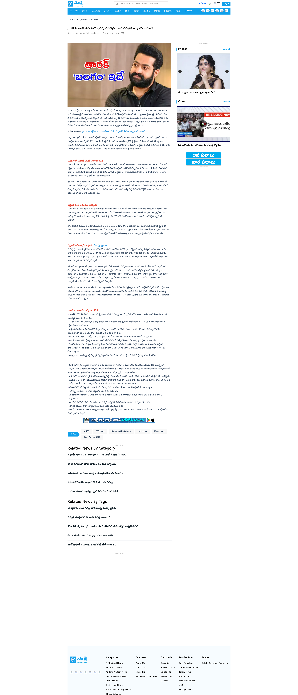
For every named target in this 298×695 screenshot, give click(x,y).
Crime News (112, 681)
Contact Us (141, 667)
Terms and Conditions (146, 676)
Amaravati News (114, 667)
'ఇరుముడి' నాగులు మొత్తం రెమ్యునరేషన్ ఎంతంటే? (115, 473)
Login (226, 4)
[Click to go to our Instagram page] (217, 10)
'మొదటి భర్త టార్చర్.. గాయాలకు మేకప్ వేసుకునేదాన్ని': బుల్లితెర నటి (117, 526)
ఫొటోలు (157, 11)
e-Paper (188, 11)
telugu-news (82, 19)
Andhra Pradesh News (116, 672)
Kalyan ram (142, 431)
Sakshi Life (166, 672)
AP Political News (114, 663)
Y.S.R (181, 685)
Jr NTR (86, 431)
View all (226, 49)
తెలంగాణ (107, 11)
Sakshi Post (166, 676)
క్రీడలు (127, 11)
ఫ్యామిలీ (146, 11)
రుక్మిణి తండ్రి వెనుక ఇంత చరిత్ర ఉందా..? (117, 517)
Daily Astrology (186, 663)
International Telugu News (119, 689)
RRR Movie (100, 431)
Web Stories (184, 676)
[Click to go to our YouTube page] (222, 10)
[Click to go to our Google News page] (226, 10)
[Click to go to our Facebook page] (203, 10)
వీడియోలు (168, 11)
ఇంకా (178, 11)
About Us (140, 663)
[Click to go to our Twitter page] (212, 10)
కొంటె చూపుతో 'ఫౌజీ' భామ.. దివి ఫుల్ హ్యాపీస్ (116, 464)
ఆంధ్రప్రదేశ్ (96, 11)
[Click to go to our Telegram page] (95, 672)
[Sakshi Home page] (75, 4)
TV (218, 3)
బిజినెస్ (136, 11)
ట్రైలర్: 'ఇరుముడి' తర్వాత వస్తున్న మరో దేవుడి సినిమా (118, 455)
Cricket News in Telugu (117, 676)
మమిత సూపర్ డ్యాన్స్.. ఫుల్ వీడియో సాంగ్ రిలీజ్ (119, 491)
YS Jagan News (186, 689)
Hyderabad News (114, 685)
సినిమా (118, 11)
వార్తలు (85, 11)
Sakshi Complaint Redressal (215, 663)
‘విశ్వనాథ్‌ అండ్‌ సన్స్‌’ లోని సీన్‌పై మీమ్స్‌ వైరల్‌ (118, 508)
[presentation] (180, 71)
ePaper (202, 3)
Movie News (159, 431)
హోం (77, 11)
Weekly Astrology (187, 681)
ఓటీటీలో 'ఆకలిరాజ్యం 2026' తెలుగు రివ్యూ (117, 482)
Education (165, 663)
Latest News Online (188, 667)
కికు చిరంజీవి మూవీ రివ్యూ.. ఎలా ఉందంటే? (115, 535)
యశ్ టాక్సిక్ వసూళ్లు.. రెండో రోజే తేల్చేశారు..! (115, 545)
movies (94, 19)
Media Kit (140, 672)
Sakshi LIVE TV (168, 667)
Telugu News (185, 672)
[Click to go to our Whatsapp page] (208, 10)
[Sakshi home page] (78, 659)
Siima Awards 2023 (92, 437)
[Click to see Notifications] (210, 4)
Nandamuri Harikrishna (121, 431)
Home (70, 19)
